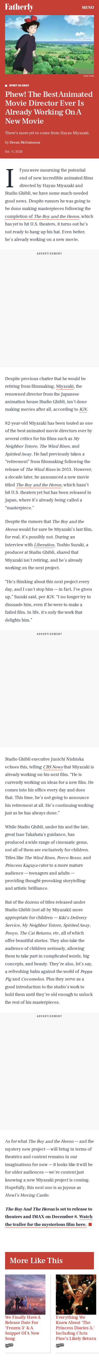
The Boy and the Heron (56, 216)
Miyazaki (65, 386)
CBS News (53, 767)
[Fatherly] (19, 8)
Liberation (44, 545)
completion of (19, 216)
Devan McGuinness (25, 142)
